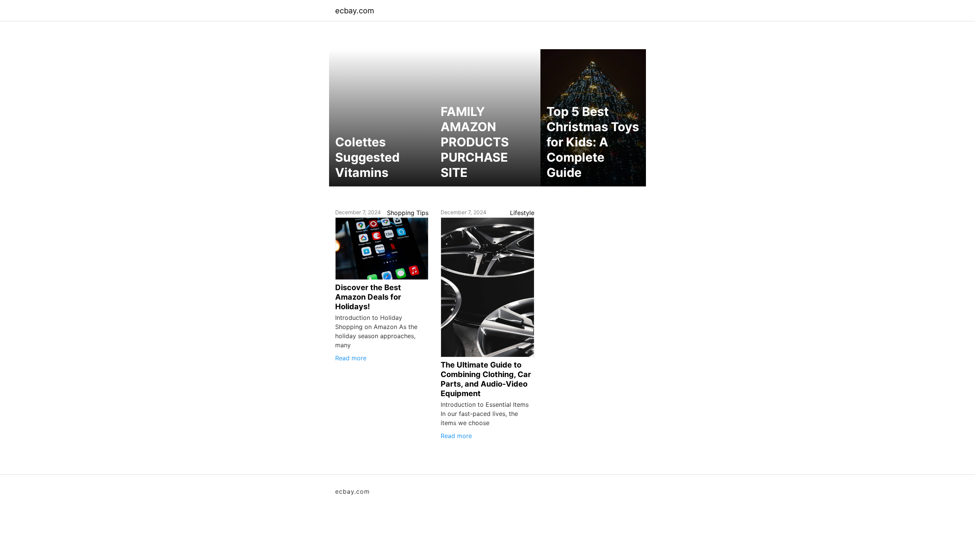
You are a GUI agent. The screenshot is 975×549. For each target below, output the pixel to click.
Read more (350, 358)
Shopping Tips (407, 213)
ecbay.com (354, 10)
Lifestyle (522, 213)
